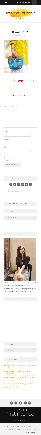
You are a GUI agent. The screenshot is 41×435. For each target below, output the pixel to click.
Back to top (31, 432)
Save (21, 81)
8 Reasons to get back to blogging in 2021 (18, 384)
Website (6, 148)
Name (6, 132)
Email (6, 140)
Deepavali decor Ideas (11, 388)
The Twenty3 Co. (31, 429)
